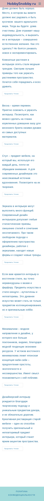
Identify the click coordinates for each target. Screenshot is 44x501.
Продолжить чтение (13, 94)
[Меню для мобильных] (39, 3)
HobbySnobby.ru (21, 3)
